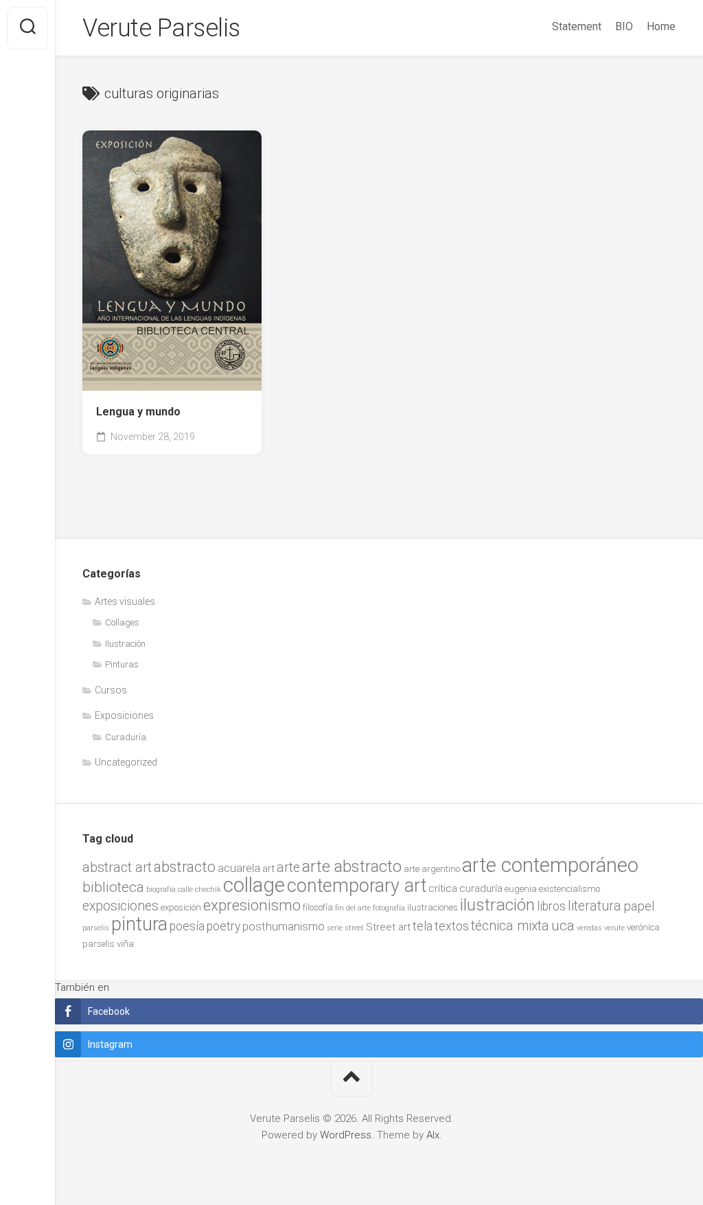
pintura (139, 924)
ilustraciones (432, 907)
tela (423, 926)
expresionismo (252, 905)
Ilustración (125, 644)
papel (639, 906)
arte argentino (432, 869)
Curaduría (125, 737)
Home (661, 26)
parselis (95, 927)
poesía (187, 926)
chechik (208, 889)
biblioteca (113, 887)
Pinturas (122, 664)
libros (551, 906)
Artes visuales (125, 601)
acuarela (239, 868)
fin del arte (353, 908)
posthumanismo (283, 926)
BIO (624, 26)
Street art (388, 927)
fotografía (389, 908)
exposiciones (120, 906)
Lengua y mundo (138, 411)
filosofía (318, 907)
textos (452, 926)
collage (254, 885)
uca (563, 925)
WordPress (345, 1135)
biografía (161, 889)
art (268, 868)
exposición (181, 907)
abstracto (185, 866)
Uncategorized (126, 762)
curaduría (481, 888)
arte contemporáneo (550, 865)
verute (614, 927)
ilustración (497, 905)
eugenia (521, 889)
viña (125, 944)
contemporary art (356, 886)
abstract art (117, 867)
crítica (442, 888)
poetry (223, 926)
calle (185, 889)
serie (335, 927)
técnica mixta (510, 926)
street (354, 927)
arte (288, 867)
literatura (594, 906)
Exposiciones (124, 715)
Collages (122, 622)
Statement (576, 26)
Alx (432, 1135)
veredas (589, 927)
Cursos (111, 690)
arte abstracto (352, 866)
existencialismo (569, 889)
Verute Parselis (161, 28)
